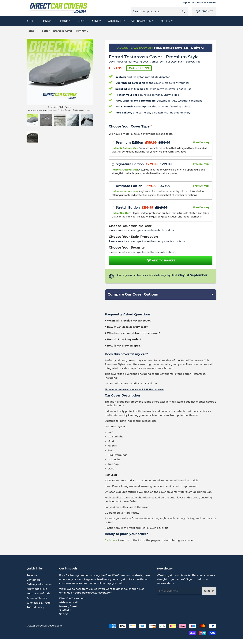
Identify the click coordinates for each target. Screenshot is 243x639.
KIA (80, 21)
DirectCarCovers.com (49, 625)
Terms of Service (37, 598)
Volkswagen (141, 21)
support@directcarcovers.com (93, 592)
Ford (64, 21)
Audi (30, 21)
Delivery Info (193, 61)
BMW (47, 21)
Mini (95, 21)
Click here (111, 540)
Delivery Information (40, 584)
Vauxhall (115, 21)
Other (166, 21)
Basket (207, 11)
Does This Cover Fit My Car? (125, 61)
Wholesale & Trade (38, 602)
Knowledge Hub (37, 588)
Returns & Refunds (38, 593)
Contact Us (33, 579)
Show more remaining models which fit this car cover (134, 389)
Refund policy (35, 607)
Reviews (32, 575)
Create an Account (206, 2)
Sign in (186, 2)
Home (30, 30)
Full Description (175, 61)
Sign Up (209, 591)
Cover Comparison (153, 61)
